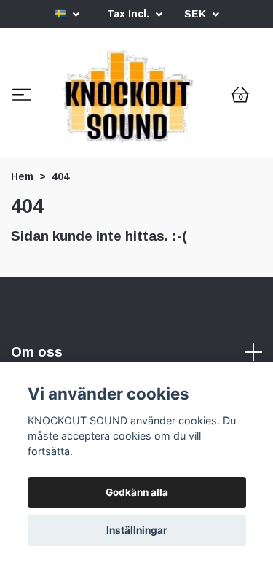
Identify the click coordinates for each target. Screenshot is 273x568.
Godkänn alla (137, 492)
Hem (22, 294)
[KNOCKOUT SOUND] (135, 156)
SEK (196, 14)
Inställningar (136, 530)
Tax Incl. (129, 14)
